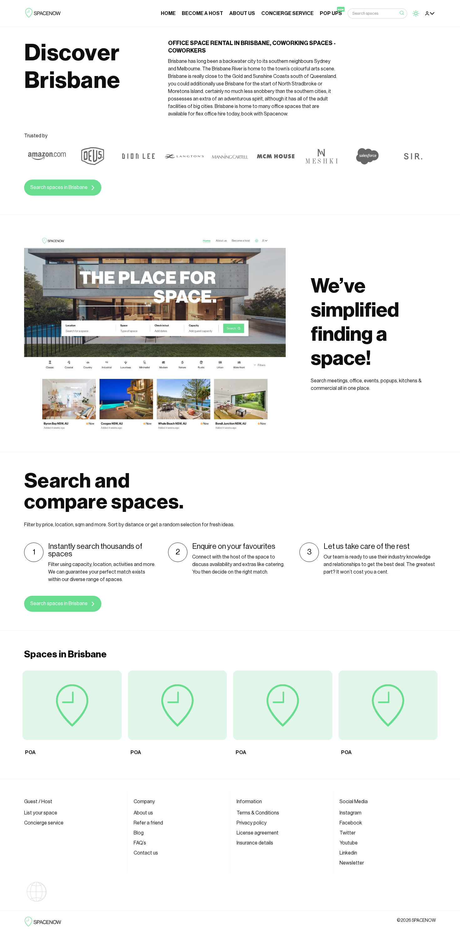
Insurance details (255, 842)
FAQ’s (140, 842)
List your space (40, 812)
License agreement (258, 832)
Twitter (347, 832)
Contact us (146, 852)
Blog (139, 832)
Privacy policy (252, 822)
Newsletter (352, 862)
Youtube (349, 842)
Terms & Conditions (258, 812)
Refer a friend (148, 822)
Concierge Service (287, 13)
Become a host (202, 13)
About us (242, 13)
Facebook (351, 822)
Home (168, 13)
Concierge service (44, 822)
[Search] (402, 13)
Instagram (350, 812)
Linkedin (348, 852)
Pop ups (331, 13)
